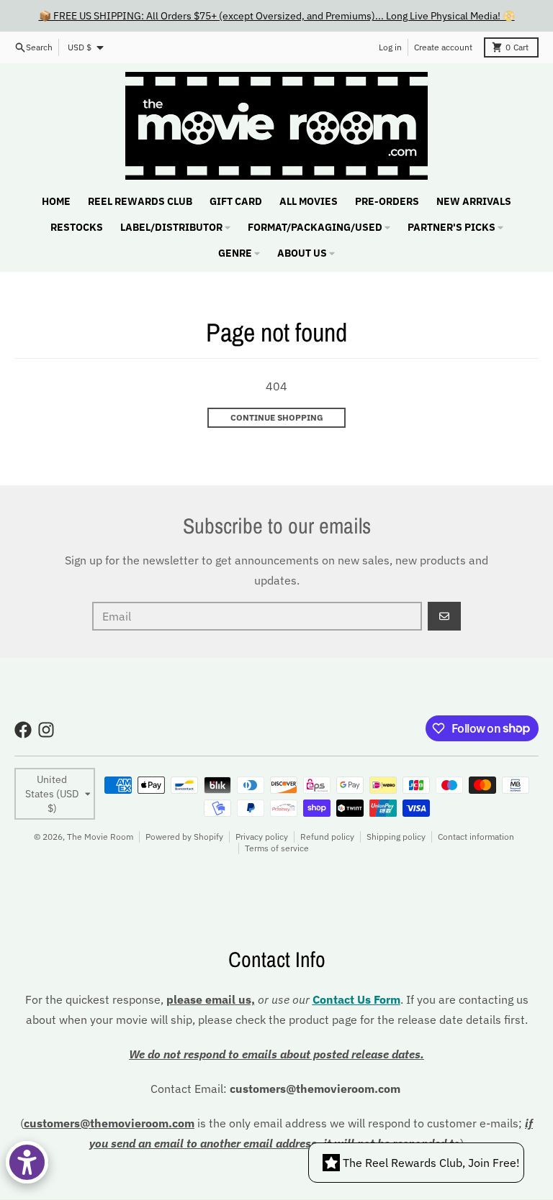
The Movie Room (100, 836)
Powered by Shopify (184, 836)
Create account (443, 47)
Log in (390, 47)
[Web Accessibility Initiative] (27, 1162)
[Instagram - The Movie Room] (46, 729)
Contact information (476, 836)
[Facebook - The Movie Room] (23, 729)
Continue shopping (276, 417)
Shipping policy (396, 836)
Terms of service (277, 848)
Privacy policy (261, 836)
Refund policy (327, 836)
